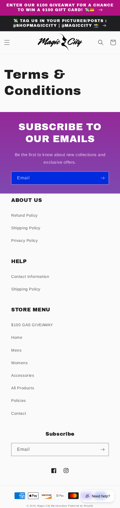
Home (16, 337)
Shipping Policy (25, 228)
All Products (22, 388)
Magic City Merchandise (52, 505)
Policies (18, 400)
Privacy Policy (24, 240)
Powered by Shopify (80, 505)
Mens (16, 350)
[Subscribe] (102, 178)
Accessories (22, 375)
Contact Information (30, 276)
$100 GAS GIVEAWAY (32, 325)
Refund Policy (24, 215)
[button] (7, 42)
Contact (18, 413)
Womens (19, 363)
